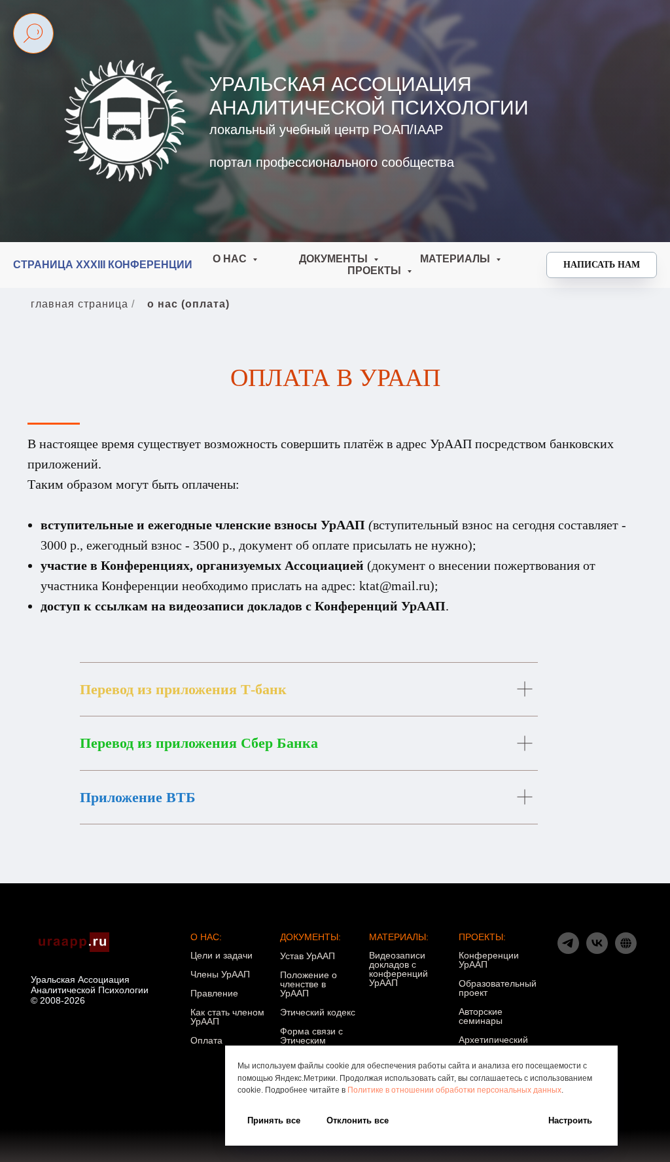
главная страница (79, 303)
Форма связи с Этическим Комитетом (311, 1040)
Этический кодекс (317, 1012)
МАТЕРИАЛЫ (456, 258)
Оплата (206, 1040)
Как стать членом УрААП (227, 1017)
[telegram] (568, 950)
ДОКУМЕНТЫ (334, 258)
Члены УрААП (220, 974)
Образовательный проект (498, 988)
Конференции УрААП (489, 960)
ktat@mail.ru (394, 585)
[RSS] (626, 950)
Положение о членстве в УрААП (308, 984)
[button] (601, 265)
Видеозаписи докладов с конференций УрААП (398, 969)
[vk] (597, 950)
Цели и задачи (221, 955)
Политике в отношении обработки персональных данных (454, 1090)
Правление (214, 993)
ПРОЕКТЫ (375, 270)
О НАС (231, 258)
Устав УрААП (307, 955)
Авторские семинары (480, 1016)
